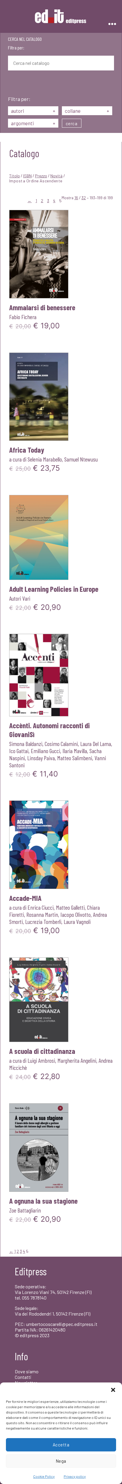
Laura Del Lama (95, 743)
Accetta (61, 1444)
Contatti (23, 1377)
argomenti (33, 123)
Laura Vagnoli (77, 921)
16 (76, 197)
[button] (113, 1390)
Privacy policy (75, 1476)
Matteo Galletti (70, 907)
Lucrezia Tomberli (43, 921)
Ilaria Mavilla (74, 750)
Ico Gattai (18, 750)
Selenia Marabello (45, 459)
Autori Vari (19, 598)
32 (83, 197)
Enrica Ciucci (41, 907)
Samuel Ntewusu (81, 459)
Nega (61, 1461)
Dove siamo (26, 1371)
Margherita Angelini (76, 1060)
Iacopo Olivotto (75, 914)
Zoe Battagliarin (25, 1210)
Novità (56, 175)
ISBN (27, 175)
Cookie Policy (44, 1476)
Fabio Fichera (22, 316)
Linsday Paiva (41, 757)
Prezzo (41, 175)
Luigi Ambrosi (41, 1060)
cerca (72, 123)
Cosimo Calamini (61, 743)
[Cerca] (12, 83)
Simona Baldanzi (25, 743)
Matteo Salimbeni (74, 757)
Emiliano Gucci (45, 750)
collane (87, 111)
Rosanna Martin (42, 914)
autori (33, 111)
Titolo (14, 175)
